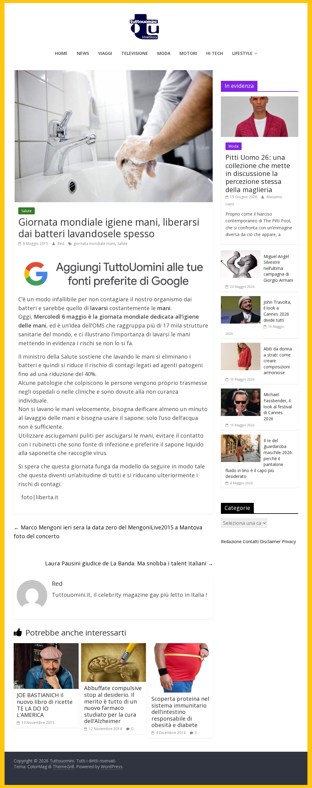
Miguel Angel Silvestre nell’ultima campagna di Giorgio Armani (278, 268)
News (83, 53)
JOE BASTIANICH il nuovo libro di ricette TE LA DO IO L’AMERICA (45, 704)
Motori (188, 53)
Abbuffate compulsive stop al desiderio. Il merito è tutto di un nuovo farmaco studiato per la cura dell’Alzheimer (113, 704)
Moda (163, 53)
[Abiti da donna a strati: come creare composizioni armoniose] (241, 346)
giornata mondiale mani (94, 243)
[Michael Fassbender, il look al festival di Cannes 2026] (241, 392)
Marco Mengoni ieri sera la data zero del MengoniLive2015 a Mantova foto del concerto (108, 532)
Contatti (251, 541)
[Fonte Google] (113, 274)
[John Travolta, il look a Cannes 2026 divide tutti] (241, 299)
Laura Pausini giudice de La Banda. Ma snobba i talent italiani (129, 563)
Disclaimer (270, 541)
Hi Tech (214, 53)
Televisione (134, 53)
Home (61, 53)
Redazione (231, 541)
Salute (26, 210)
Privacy (289, 541)
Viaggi (105, 53)
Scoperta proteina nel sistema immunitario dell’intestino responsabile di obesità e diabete (180, 712)
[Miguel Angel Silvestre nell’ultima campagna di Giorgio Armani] (241, 253)
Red (61, 243)
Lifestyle (242, 53)
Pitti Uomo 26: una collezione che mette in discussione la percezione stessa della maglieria (257, 173)
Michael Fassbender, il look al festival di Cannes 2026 (278, 406)
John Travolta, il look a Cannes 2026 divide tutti (277, 311)
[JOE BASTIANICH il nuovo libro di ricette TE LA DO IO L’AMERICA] (46, 646)
